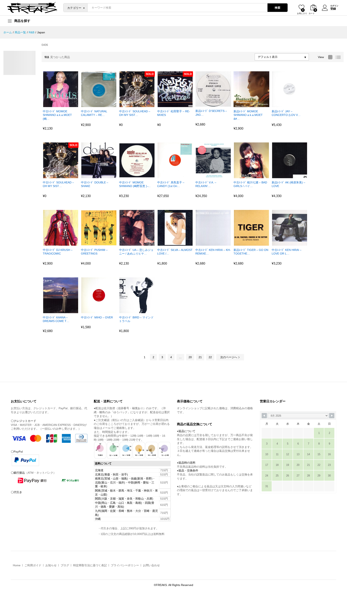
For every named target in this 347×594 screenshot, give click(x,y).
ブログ (65, 565)
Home (16, 565)
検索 (277, 7)
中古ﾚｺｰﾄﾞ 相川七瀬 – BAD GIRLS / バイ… (250, 184)
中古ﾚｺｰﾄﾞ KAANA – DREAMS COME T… (56, 319)
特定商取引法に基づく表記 (90, 565)
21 (200, 357)
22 (210, 357)
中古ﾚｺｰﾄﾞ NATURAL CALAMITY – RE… (94, 113)
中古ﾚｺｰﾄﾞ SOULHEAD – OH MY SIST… (134, 113)
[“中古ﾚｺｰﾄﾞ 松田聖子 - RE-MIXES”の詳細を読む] (169, 104)
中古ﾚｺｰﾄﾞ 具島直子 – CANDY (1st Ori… (170, 184)
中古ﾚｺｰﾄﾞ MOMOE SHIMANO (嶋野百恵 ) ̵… (135, 184)
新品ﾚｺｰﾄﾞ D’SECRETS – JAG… (211, 112)
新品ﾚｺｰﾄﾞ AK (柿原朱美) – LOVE (288, 184)
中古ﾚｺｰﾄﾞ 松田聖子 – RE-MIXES (173, 113)
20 (190, 357)
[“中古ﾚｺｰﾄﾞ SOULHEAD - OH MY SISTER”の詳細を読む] (131, 104)
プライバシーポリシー (125, 565)
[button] (55, 104)
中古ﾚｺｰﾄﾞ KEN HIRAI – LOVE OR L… (286, 251)
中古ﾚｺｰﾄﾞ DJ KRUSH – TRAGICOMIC (57, 251)
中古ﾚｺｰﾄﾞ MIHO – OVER (97, 317)
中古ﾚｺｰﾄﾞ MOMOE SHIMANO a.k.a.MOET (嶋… (57, 115)
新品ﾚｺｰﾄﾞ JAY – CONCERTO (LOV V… (286, 113)
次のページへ (229, 357)
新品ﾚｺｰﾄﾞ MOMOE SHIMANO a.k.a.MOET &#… (248, 115)
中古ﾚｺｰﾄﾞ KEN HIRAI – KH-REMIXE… (213, 251)
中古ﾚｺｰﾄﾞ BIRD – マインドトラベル (136, 319)
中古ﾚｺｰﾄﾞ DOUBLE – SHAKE (94, 184)
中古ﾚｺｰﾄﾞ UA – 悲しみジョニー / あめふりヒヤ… (136, 251)
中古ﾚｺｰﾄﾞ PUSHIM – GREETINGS (94, 251)
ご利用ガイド (32, 565)
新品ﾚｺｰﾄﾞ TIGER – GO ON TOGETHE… (251, 251)
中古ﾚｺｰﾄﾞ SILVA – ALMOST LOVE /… (175, 251)
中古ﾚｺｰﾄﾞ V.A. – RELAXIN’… (205, 184)
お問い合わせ (151, 565)
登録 (333, 8)
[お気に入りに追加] (64, 104)
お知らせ (51, 565)
